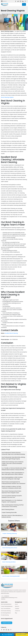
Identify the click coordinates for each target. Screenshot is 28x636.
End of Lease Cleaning (6, 610)
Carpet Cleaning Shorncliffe (9, 512)
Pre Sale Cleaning (5, 615)
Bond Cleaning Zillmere (8, 509)
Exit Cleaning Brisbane (6, 612)
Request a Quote (7, 622)
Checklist (17, 608)
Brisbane (3, 599)
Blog (16, 612)
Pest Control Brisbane (5, 608)
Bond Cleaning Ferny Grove (9, 547)
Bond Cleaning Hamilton (9, 562)
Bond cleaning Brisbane (6, 604)
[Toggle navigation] (24, 4)
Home (16, 604)
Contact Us (17, 610)
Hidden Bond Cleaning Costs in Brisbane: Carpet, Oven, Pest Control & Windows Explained (13, 463)
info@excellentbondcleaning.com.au (9, 597)
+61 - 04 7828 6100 (5, 596)
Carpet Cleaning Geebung (9, 533)
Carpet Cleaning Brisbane (6, 606)
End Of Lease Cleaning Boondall (11, 576)
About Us (17, 606)
